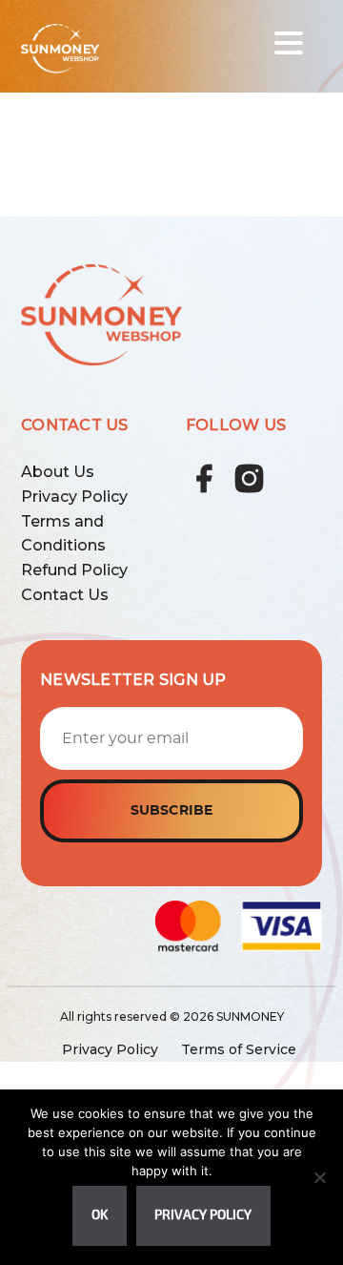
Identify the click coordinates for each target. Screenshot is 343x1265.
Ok (99, 1215)
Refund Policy (74, 570)
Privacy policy (203, 1215)
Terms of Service (238, 1049)
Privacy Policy (74, 496)
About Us (57, 472)
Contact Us (65, 595)
